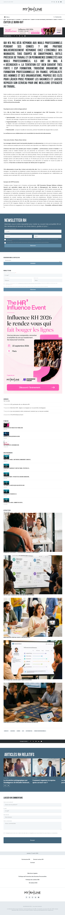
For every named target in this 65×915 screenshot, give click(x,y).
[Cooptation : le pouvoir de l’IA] (6, 491)
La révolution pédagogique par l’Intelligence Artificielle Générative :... (17, 781)
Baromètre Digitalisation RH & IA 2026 (12, 436)
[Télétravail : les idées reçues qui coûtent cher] (6, 483)
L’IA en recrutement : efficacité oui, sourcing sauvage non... (17, 476)
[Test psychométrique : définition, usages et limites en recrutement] (33, 659)
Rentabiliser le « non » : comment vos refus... (13, 502)
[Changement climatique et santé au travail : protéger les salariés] (6, 466)
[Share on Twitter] (17, 36)
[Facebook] (26, 897)
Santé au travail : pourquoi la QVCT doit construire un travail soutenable (19, 595)
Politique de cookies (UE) (32, 879)
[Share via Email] (25, 36)
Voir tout (6, 401)
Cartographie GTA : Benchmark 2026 (11, 445)
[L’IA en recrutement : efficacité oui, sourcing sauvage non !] (6, 474)
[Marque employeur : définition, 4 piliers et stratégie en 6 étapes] (33, 617)
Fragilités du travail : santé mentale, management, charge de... (17, 459)
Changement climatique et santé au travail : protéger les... (17, 468)
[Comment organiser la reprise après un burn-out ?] (46, 767)
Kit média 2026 (33, 882)
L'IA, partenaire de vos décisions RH (20, 404)
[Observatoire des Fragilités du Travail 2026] (6, 425)
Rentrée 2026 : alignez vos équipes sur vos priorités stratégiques (28, 408)
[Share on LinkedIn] (22, 36)
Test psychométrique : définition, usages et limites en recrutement (18, 680)
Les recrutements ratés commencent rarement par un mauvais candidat (30, 411)
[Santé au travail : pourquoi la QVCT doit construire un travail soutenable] (33, 574)
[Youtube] (60, 1)
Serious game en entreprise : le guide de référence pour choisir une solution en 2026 (21, 722)
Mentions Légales (32, 873)
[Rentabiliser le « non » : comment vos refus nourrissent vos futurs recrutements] (6, 500)
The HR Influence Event (17, 414)
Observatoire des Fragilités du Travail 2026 (13, 428)
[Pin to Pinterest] (20, 36)
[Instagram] (56, 1)
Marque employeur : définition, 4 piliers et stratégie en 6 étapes (17, 637)
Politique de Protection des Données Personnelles (33, 876)
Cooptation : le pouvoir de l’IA (10, 494)
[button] (5, 785)
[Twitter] (54, 1)
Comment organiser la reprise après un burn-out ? (43, 781)
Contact (32, 862)
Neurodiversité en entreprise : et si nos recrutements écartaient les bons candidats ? (22, 552)
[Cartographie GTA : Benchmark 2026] (6, 442)
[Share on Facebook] (14, 36)
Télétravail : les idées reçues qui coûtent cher (14, 485)
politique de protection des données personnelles (30, 239)
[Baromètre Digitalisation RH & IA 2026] (6, 434)
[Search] (57, 17)
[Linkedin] (58, 1)
